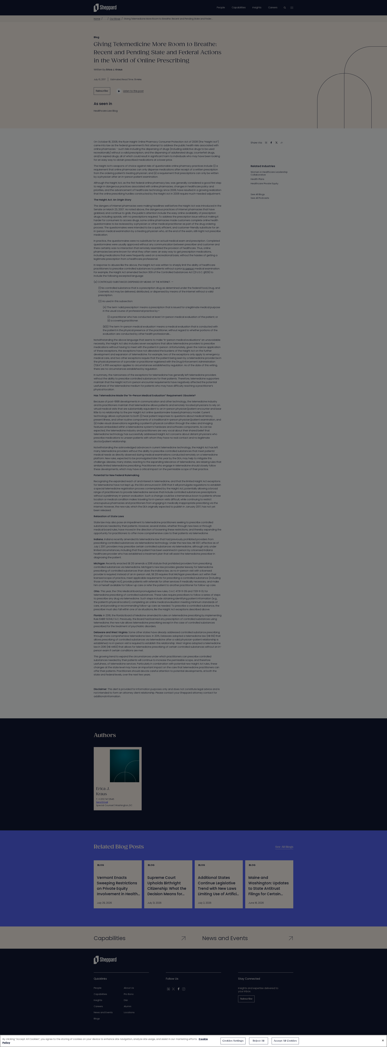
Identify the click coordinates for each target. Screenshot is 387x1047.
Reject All (258, 1040)
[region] (193, 1041)
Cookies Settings (233, 1040)
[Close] (383, 1040)
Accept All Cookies (285, 1040)
